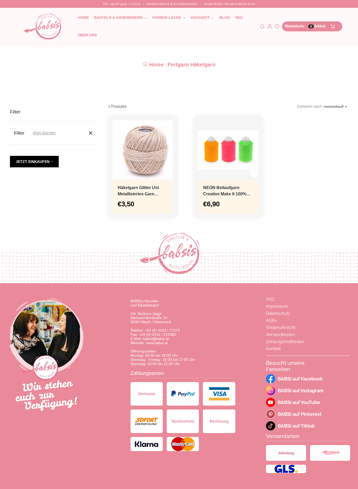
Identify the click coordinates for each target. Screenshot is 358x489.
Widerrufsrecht (280, 327)
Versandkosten (280, 334)
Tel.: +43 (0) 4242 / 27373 (121, 4)
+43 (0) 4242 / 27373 (162, 330)
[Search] (262, 26)
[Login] (269, 26)
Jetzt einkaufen (33, 162)
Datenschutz (278, 313)
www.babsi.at (157, 343)
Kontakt (273, 348)
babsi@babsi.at (156, 339)
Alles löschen (44, 133)
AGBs (271, 320)
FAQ (270, 299)
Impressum (277, 306)
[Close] (91, 133)
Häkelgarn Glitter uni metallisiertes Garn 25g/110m (138, 191)
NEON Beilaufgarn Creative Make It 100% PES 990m (224, 191)
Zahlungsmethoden (285, 341)
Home (156, 64)
